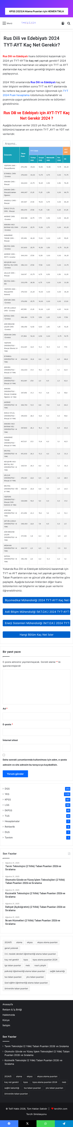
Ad (5, 708)
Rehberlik (10, 826)
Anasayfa (8, 1004)
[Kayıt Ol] (63, 24)
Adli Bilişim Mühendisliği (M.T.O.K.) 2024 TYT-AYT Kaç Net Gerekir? (37, 611)
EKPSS (8, 810)
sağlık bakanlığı (57, 971)
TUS (7, 815)
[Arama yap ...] (68, 24)
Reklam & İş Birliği (12, 1009)
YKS (7, 794)
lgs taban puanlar (13, 965)
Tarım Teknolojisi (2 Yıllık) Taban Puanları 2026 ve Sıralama (37, 1046)
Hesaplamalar (12, 821)
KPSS (8, 799)
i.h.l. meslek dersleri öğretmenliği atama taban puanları (30, 954)
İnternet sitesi (10, 740)
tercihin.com (60, 1108)
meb (28, 965)
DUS (7, 832)
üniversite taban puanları (16, 988)
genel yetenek (11, 948)
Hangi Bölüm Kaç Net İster (36, 634)
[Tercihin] (28, 23)
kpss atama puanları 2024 (45, 959)
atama (19, 942)
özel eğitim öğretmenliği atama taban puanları (26, 982)
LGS (7, 805)
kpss (26, 959)
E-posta (8, 724)
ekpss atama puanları (47, 942)
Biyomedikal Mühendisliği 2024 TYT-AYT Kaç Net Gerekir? (37, 600)
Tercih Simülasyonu (36, 1114)
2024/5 (8, 942)
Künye (6, 1020)
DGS (7, 788)
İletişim (6, 1025)
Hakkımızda (9, 1014)
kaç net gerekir (12, 959)
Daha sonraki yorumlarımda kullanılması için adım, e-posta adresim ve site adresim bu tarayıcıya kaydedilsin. (35, 762)
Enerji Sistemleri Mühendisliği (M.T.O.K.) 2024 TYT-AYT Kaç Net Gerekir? (37, 623)
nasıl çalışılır (40, 965)
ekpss (30, 942)
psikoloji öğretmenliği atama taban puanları (25, 971)
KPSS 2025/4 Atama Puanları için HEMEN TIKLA (36, 11)
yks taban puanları (35, 977)
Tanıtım (9, 837)
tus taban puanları (13, 977)
